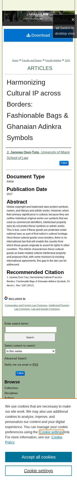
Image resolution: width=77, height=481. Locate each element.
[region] (38, 439)
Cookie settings (51, 432)
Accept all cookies (39, 457)
